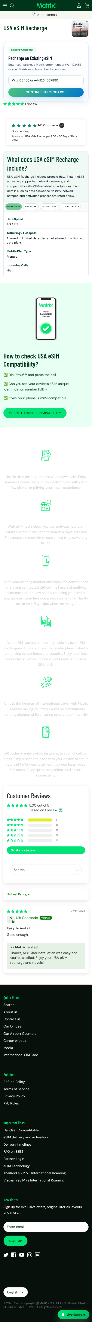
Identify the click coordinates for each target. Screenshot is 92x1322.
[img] (17, 911)
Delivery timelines (17, 1144)
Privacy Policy (14, 1096)
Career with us (14, 1040)
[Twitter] (5, 1254)
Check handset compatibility (35, 413)
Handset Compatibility (21, 1130)
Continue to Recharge (46, 92)
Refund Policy (14, 1082)
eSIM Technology (16, 1166)
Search (8, 1005)
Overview (13, 206)
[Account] (78, 5)
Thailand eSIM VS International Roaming (34, 1173)
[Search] (14, 5)
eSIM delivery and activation (25, 1137)
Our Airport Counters (19, 1033)
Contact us (12, 1019)
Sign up (15, 1241)
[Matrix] (46, 5)
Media (8, 1048)
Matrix (18, 1303)
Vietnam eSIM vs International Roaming (34, 1180)
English (12, 1292)
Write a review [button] (23, 850)
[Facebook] (13, 1254)
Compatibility (70, 206)
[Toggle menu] (4, 5)
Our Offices (12, 1026)
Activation (49, 206)
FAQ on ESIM (13, 1151)
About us (10, 1012)
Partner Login (13, 1159)
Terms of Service (16, 1089)
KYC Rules (11, 1103)
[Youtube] (21, 1254)
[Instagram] (29, 1254)
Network (31, 206)
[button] (14, 104)
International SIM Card (20, 1055)
